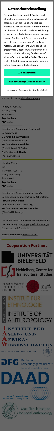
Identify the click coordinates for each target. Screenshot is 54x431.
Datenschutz (25, 90)
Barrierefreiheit (40, 90)
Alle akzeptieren (27, 72)
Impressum (11, 90)
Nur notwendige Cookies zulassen (27, 81)
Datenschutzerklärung (29, 49)
